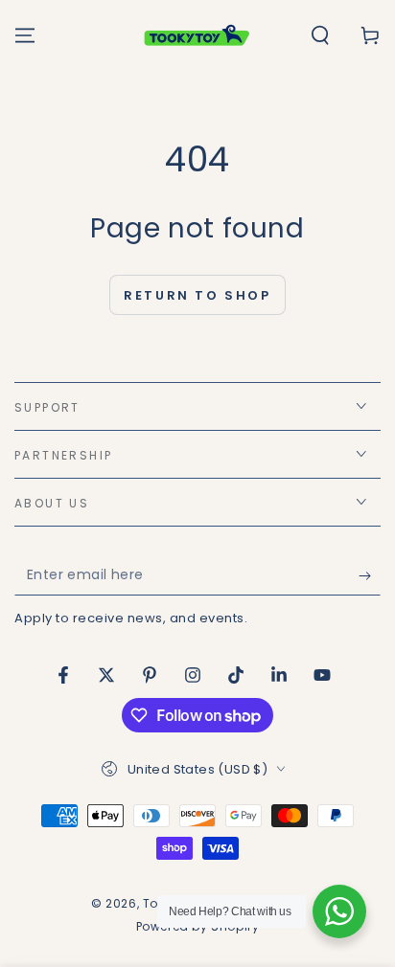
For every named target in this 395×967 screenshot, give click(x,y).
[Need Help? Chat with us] (339, 911)
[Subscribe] (370, 576)
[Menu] (25, 35)
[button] (320, 35)
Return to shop (197, 295)
